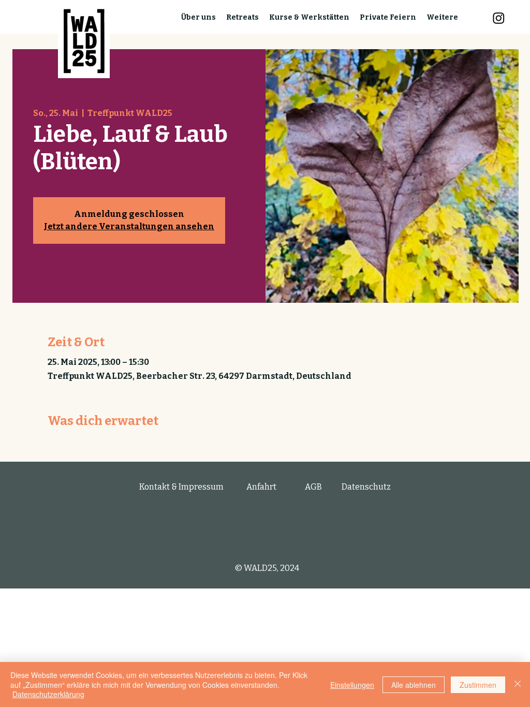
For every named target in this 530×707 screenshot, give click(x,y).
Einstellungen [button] (352, 685)
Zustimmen (478, 685)
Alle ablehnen (413, 685)
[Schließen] (517, 684)
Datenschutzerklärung (48, 694)
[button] (198, 17)
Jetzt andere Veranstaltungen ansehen (129, 226)
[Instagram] (498, 17)
